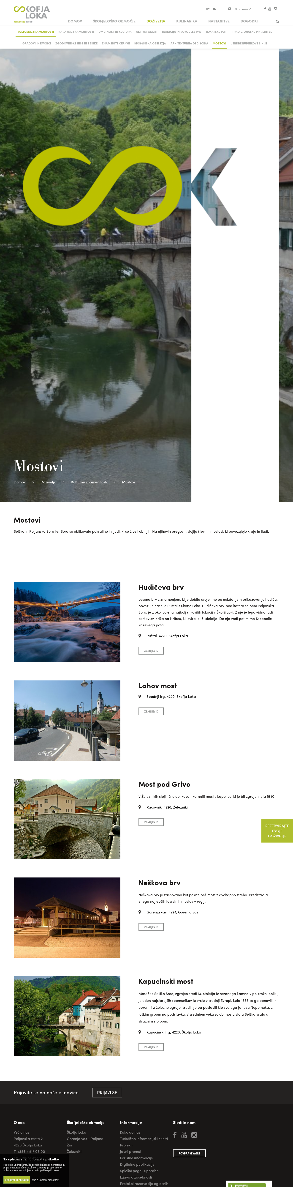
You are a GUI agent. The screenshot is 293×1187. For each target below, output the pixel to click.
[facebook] (265, 8)
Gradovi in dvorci (36, 43)
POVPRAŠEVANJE (189, 1153)
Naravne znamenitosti (76, 31)
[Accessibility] (209, 9)
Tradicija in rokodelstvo (181, 31)
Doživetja (155, 21)
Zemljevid (151, 651)
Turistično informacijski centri (144, 1138)
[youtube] (269, 8)
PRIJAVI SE (107, 1092)
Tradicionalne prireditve (252, 31)
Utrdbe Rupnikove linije (249, 43)
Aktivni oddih (146, 31)
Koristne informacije (136, 1157)
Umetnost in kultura (115, 31)
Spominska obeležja (150, 43)
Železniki (74, 1151)
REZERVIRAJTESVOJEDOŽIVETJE (277, 831)
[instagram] (275, 8)
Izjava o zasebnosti (136, 1177)
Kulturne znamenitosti (35, 31)
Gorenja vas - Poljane (85, 1138)
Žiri (69, 1145)
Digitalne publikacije (137, 1164)
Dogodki (249, 21)
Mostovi (219, 43)
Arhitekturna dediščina (189, 43)
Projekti (126, 1145)
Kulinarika (186, 21)
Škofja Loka (76, 1132)
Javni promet (130, 1151)
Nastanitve (219, 21)
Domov (75, 21)
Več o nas (21, 1132)
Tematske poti (217, 31)
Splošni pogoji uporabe (139, 1170)
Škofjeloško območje (114, 21)
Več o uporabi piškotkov (45, 1180)
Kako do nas (130, 1132)
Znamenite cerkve (116, 43)
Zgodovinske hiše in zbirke (76, 43)
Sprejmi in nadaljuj (17, 1180)
